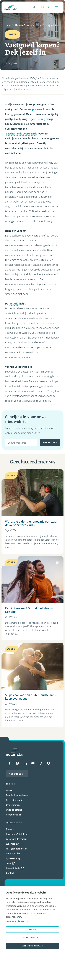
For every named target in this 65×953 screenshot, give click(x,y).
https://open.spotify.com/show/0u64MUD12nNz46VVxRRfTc (48, 763)
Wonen (9, 790)
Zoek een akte (13, 853)
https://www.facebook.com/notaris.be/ (9, 763)
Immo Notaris (13, 868)
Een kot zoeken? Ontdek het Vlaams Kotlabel (29, 609)
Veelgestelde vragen (16, 838)
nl (34, 7)
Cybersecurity (13, 858)
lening (41, 119)
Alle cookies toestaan (32, 946)
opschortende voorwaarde (21, 133)
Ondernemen (13, 804)
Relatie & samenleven (17, 795)
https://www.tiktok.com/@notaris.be (40, 763)
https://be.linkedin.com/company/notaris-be (25, 763)
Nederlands (16, 773)
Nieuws (19, 25)
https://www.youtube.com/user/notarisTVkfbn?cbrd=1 (33, 763)
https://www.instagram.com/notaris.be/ (17, 763)
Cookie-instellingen (32, 938)
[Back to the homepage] (11, 7)
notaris (14, 303)
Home (8, 25)
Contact (10, 872)
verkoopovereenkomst (37, 109)
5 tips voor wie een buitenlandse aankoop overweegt (30, 696)
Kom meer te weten (17, 920)
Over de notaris (14, 809)
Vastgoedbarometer (16, 848)
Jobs (8, 863)
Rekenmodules (13, 814)
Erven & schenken (15, 800)
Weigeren (33, 930)
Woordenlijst (12, 843)
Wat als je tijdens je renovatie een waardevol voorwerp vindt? (32, 523)
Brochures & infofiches (17, 834)
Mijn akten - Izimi (49, 7)
